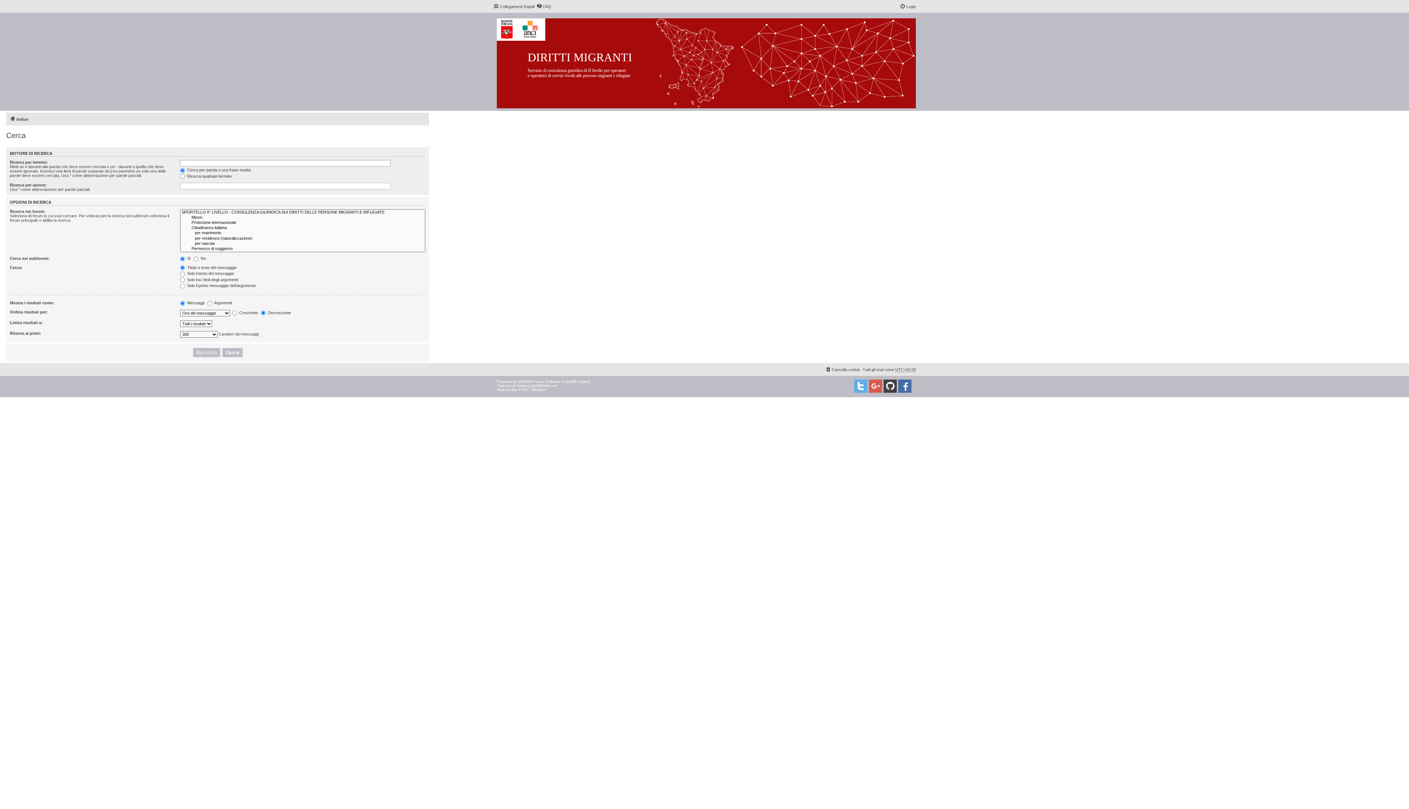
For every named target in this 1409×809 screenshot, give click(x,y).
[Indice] (712, 62)
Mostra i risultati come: (32, 303)
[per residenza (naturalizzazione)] (303, 238)
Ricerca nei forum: (27, 211)
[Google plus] (875, 386)
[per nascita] (303, 243)
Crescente (248, 313)
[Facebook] (904, 386)
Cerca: (16, 267)
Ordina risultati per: (29, 312)
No (203, 258)
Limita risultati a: (26, 322)
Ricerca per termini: (29, 162)
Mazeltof (539, 390)
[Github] (890, 386)
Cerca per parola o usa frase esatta (218, 170)
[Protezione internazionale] (303, 222)
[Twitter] (860, 386)
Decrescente (279, 313)
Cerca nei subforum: (30, 258)
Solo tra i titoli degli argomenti (212, 279)
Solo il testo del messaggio (210, 273)
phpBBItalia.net (544, 386)
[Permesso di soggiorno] (303, 248)
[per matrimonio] (303, 233)
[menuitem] (543, 6)
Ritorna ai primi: (25, 333)
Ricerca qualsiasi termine (209, 176)
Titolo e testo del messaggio (211, 267)
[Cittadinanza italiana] (303, 228)
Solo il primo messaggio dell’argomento (221, 285)
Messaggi (195, 303)
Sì (188, 258)
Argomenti (222, 303)
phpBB (524, 382)
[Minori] (303, 217)
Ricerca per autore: (28, 185)
